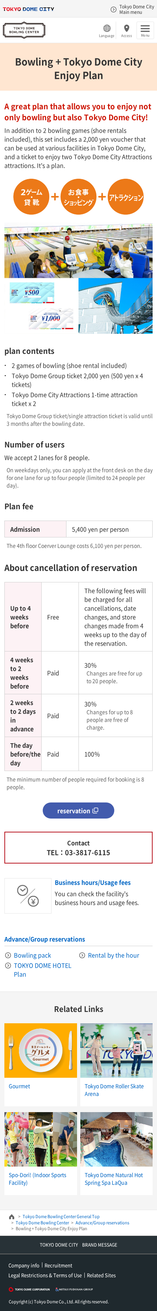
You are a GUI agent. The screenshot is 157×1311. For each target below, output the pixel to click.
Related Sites (101, 1275)
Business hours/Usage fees (93, 882)
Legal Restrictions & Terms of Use (45, 1275)
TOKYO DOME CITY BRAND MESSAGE (78, 1245)
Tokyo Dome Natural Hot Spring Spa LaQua (114, 1178)
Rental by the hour (113, 955)
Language (106, 35)
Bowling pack (32, 955)
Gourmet (19, 1085)
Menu (145, 35)
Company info (23, 1265)
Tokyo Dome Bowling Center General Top (61, 1216)
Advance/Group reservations (44, 938)
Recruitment (58, 1265)
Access (126, 35)
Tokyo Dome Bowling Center (42, 1223)
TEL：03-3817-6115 (78, 852)
